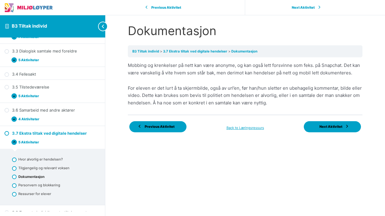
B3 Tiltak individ (29, 26)
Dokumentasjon (244, 51)
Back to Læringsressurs (245, 128)
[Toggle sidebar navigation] (93, 26)
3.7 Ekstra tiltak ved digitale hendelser (195, 51)
